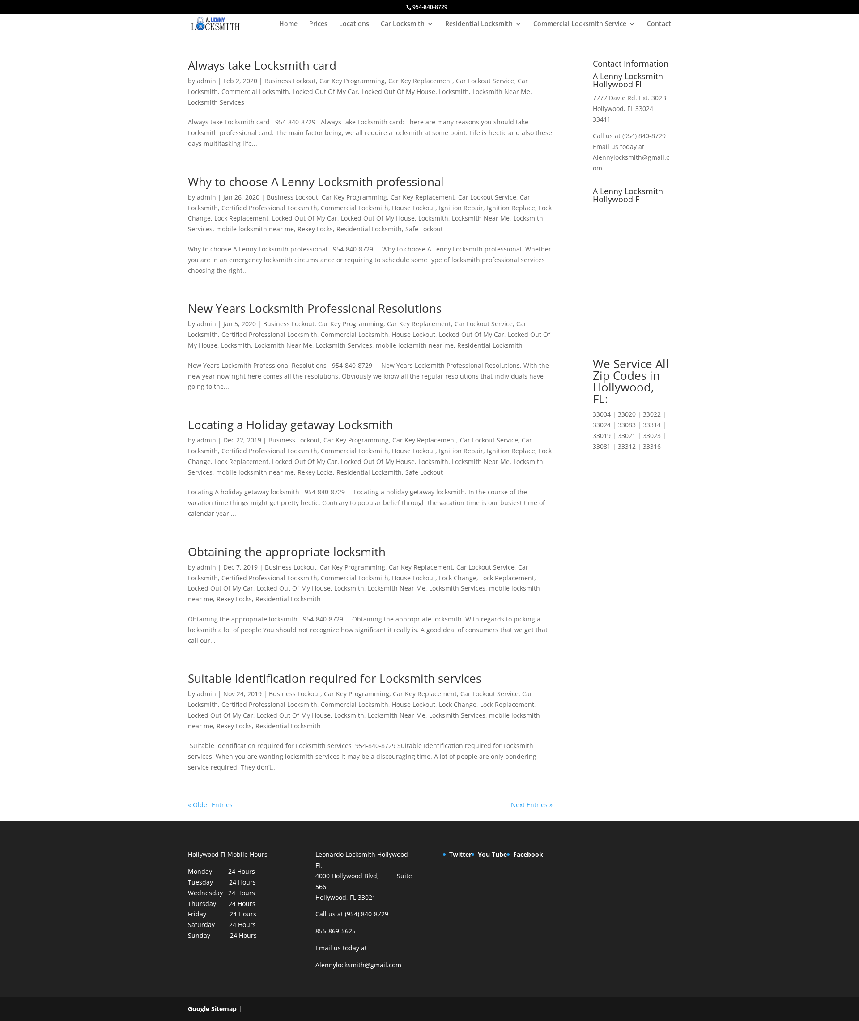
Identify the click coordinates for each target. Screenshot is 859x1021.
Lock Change (457, 578)
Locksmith (454, 91)
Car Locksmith (403, 24)
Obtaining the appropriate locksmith (287, 552)
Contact (659, 24)
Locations (354, 24)
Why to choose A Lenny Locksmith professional (316, 182)
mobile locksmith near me (255, 229)
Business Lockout (290, 81)
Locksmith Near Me (501, 91)
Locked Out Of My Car (325, 91)
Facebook (528, 854)
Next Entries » (532, 804)
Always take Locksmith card (262, 65)
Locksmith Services (216, 102)
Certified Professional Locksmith (269, 208)
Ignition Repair (461, 208)
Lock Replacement (241, 218)
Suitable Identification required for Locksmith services (334, 678)
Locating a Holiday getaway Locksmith (290, 425)
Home (288, 24)
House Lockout (413, 208)
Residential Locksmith (479, 24)
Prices (318, 24)
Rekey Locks (315, 229)
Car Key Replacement (420, 81)
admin (206, 81)
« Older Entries (210, 804)
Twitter (460, 854)
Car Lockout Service (485, 81)
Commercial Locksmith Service (579, 24)
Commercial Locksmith (255, 91)
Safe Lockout (424, 229)
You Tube (492, 854)
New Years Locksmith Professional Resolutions (315, 308)
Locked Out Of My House (398, 91)
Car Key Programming (352, 81)
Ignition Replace (511, 208)
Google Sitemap (212, 1008)
